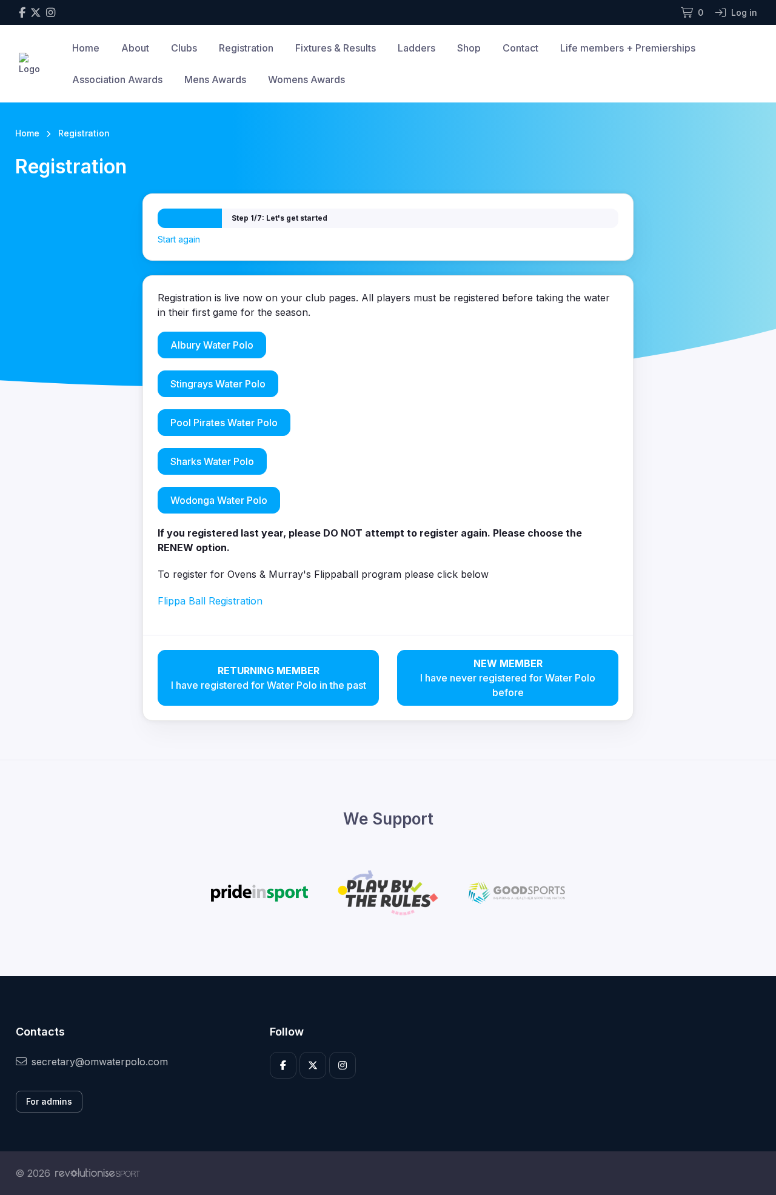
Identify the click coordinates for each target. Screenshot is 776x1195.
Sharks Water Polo (212, 461)
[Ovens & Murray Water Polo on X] (35, 12)
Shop (469, 48)
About (135, 48)
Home (85, 48)
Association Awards (117, 79)
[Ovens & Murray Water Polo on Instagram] (50, 12)
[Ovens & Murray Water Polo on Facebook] (22, 12)
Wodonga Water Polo (218, 500)
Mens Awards (215, 79)
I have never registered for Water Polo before (507, 677)
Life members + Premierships (627, 48)
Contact (520, 48)
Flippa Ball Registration (210, 601)
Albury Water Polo (211, 345)
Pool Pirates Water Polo (224, 423)
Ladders (416, 48)
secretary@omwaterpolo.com (100, 1062)
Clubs (184, 48)
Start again (179, 239)
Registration (246, 48)
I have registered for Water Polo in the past (268, 677)
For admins (49, 1101)
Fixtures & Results (335, 48)
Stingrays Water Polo (218, 384)
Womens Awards (306, 79)
